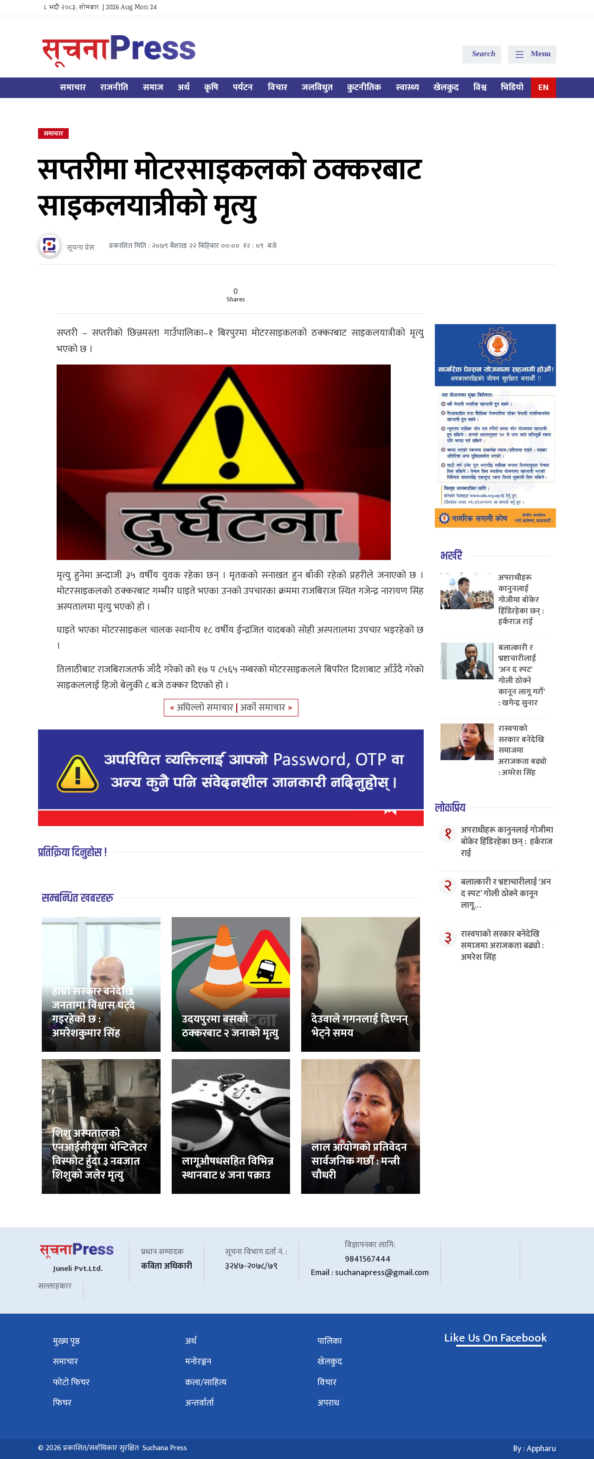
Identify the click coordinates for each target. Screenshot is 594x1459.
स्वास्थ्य (407, 87)
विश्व (479, 87)
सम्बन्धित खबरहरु (77, 898)
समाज (153, 87)
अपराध (328, 1403)
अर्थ (184, 87)
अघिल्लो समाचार (206, 708)
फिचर (62, 1403)
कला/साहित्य (205, 1382)
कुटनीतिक (364, 87)
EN (543, 87)
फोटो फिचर (71, 1382)
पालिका (329, 1341)
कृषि (211, 87)
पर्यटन (243, 87)
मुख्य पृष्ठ (66, 1341)
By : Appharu (534, 1449)
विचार (277, 87)
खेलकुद (446, 87)
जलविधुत (317, 87)
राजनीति (114, 87)
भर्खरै (451, 556)
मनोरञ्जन (198, 1362)
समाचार (73, 87)
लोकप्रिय (450, 808)
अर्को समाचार (264, 708)
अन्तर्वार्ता (199, 1403)
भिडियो (512, 87)
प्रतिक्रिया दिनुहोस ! (72, 853)
